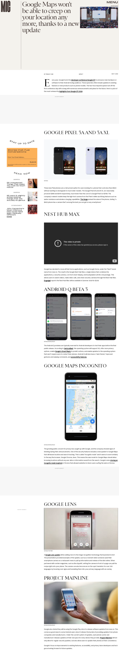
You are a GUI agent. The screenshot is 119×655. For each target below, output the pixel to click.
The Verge (84, 199)
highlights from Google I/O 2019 (70, 91)
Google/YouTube (114, 5)
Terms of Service (31, 164)
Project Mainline (106, 638)
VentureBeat (68, 348)
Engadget (47, 280)
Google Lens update (52, 555)
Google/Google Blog (49, 341)
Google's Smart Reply (63, 351)
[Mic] (5, 6)
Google (46, 180)
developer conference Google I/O (83, 80)
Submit (33, 162)
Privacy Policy (10, 165)
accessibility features (79, 357)
